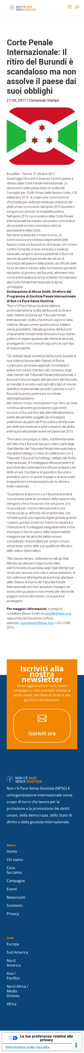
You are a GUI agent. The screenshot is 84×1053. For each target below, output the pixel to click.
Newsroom (16, 897)
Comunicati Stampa (44, 100)
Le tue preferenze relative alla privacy (46, 1038)
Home (12, 851)
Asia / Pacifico (13, 976)
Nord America (14, 963)
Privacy (13, 913)
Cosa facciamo (14, 870)
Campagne (16, 880)
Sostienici (15, 905)
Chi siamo (15, 859)
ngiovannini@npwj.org (36, 623)
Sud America (17, 952)
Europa (13, 944)
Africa (11, 1004)
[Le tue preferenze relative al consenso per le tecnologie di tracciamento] (76, 1045)
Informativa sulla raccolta (28, 1047)
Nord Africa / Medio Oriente (17, 991)
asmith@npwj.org (58, 613)
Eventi (12, 889)
